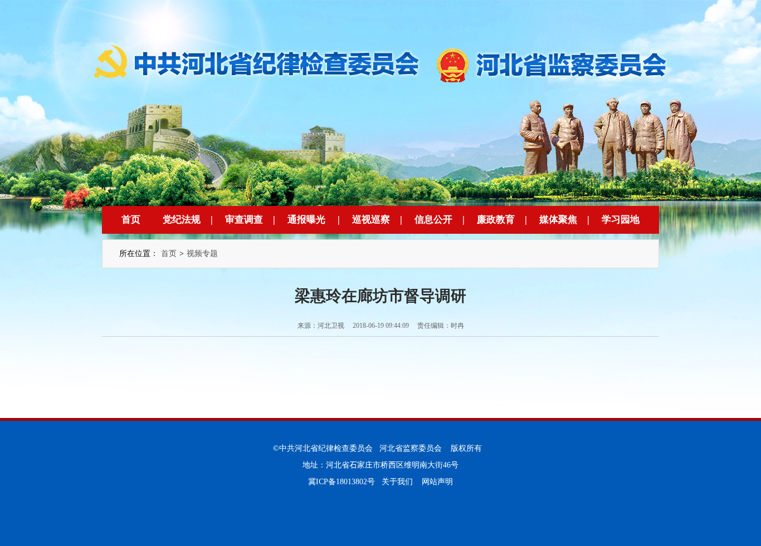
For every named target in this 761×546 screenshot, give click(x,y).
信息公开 (433, 219)
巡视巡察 (371, 219)
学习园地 (621, 219)
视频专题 (202, 253)
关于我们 (397, 482)
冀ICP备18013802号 (341, 482)
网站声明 (437, 482)
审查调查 (244, 219)
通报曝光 (306, 219)
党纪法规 (182, 219)
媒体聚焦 (558, 219)
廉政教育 (496, 219)
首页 (130, 219)
